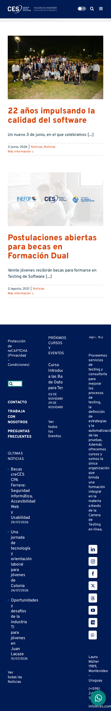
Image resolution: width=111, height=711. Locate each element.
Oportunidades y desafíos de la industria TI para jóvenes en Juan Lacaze (15, 627)
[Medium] (93, 622)
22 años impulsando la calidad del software (51, 116)
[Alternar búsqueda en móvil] (92, 8)
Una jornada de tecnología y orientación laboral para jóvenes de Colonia (15, 559)
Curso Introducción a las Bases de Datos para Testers (60, 376)
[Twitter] (93, 585)
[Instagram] (93, 561)
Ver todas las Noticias (15, 677)
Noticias (36, 147)
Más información (19, 152)
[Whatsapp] (93, 635)
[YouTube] (93, 610)
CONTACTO (17, 402)
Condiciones (18, 365)
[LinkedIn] (93, 549)
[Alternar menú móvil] (101, 8)
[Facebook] (93, 573)
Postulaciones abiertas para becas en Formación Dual (52, 247)
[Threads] (93, 597)
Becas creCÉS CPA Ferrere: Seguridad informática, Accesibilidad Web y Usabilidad (15, 493)
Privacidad (17, 355)
